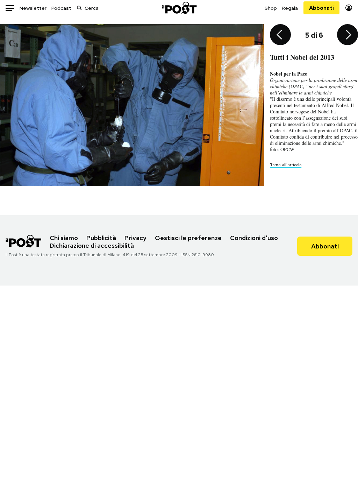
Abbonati (321, 8)
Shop (271, 8)
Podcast (61, 8)
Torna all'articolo (285, 164)
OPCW (287, 149)
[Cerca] (79, 8)
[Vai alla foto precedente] (280, 35)
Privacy (135, 238)
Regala (290, 8)
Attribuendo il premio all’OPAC (320, 130)
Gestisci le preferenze (188, 238)
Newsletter (33, 8)
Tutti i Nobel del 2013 (302, 57)
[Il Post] (179, 8)
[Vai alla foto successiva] (347, 35)
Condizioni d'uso (254, 238)
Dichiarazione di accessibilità (92, 245)
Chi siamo (64, 238)
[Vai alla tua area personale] (348, 8)
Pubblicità (101, 238)
